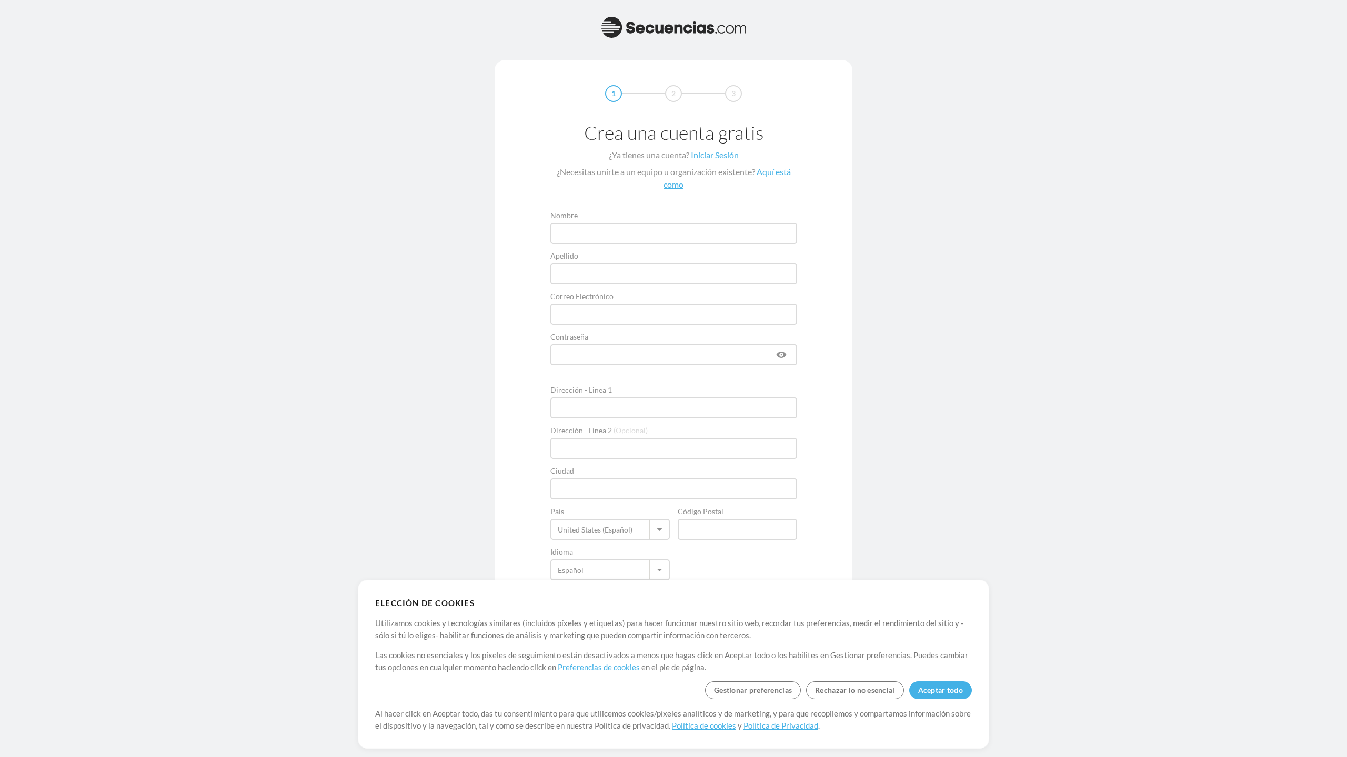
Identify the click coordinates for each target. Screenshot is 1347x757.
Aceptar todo (940, 690)
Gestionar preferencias (753, 690)
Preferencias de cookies (599, 667)
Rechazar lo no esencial (854, 690)
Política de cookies (704, 725)
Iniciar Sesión (715, 155)
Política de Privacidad (780, 725)
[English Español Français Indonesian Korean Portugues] (610, 569)
